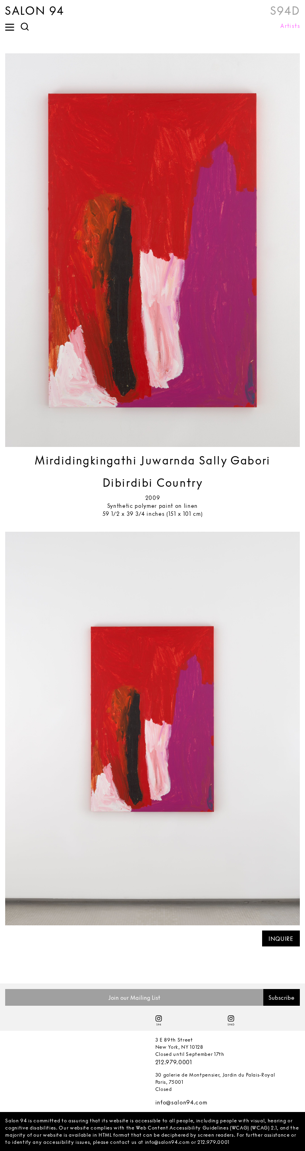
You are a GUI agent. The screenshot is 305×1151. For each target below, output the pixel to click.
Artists (290, 26)
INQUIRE (280, 938)
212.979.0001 (173, 1062)
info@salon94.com (181, 1102)
